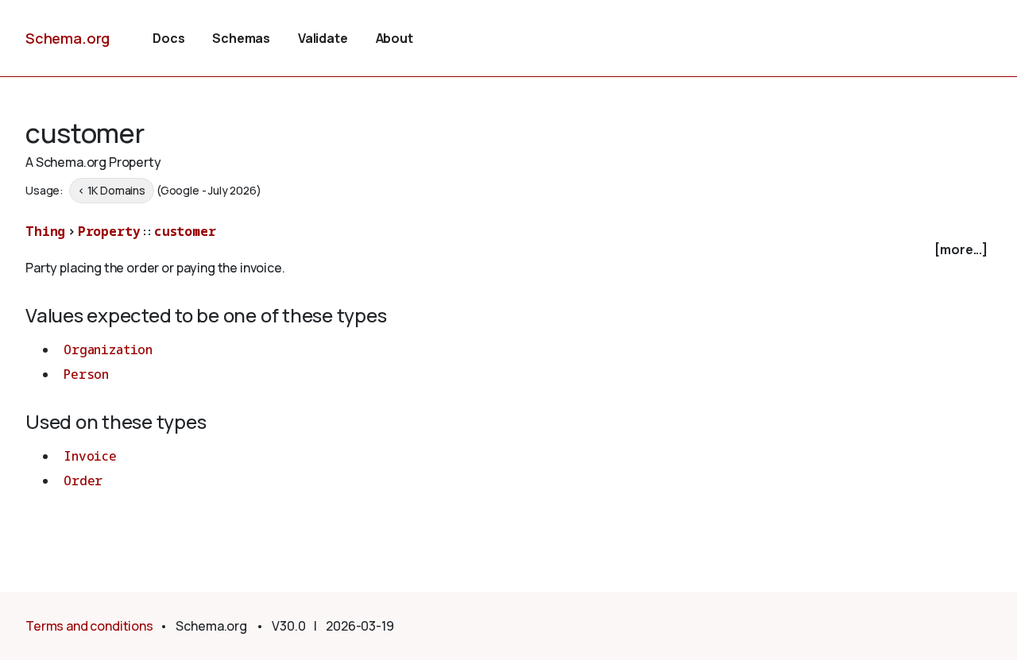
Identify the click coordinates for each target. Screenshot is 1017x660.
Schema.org (67, 38)
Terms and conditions (89, 626)
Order (83, 480)
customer (185, 231)
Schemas (241, 38)
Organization (108, 349)
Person (86, 374)
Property (109, 231)
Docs (168, 38)
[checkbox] (508, 250)
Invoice (90, 456)
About (394, 38)
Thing (45, 231)
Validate (323, 38)
